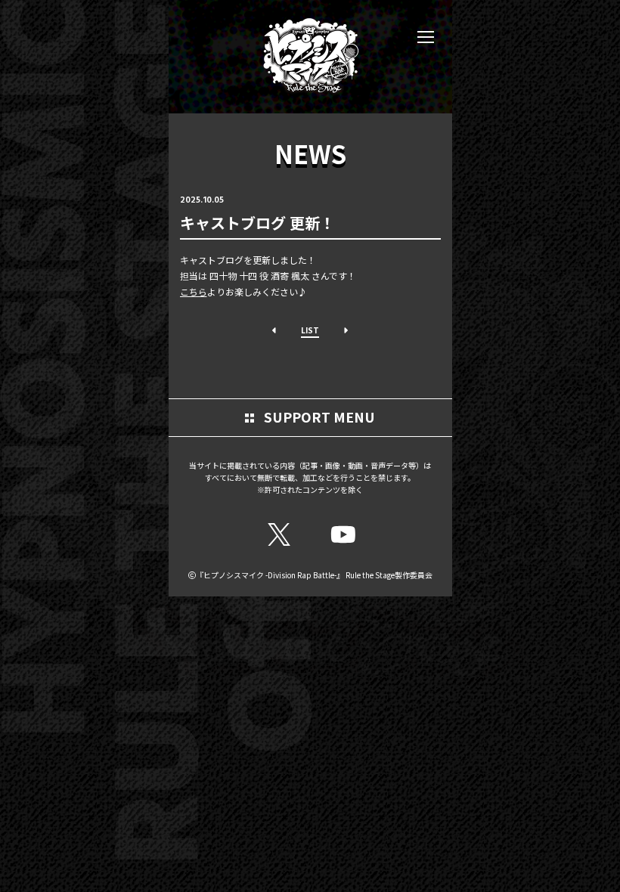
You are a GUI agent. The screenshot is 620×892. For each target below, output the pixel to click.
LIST (310, 329)
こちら (193, 291)
